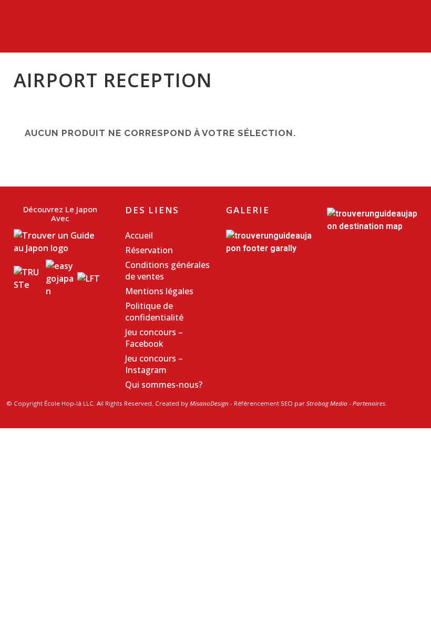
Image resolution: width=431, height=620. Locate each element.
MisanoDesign (209, 403)
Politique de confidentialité (154, 311)
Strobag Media (326, 403)
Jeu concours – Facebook (154, 337)
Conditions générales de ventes (167, 270)
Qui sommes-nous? (163, 384)
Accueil (139, 235)
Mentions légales (159, 291)
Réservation (149, 250)
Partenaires (369, 403)
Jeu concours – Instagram (154, 364)
